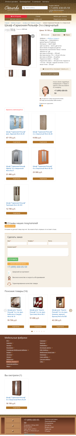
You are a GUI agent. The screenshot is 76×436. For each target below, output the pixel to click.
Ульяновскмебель (12, 364)
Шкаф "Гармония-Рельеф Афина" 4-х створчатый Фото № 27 (15, 168)
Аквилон (9, 343)
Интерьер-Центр (45, 348)
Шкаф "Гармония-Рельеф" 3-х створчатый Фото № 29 (16, 398)
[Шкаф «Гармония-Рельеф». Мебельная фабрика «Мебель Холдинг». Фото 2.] (23, 73)
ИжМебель (43, 345)
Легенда (9, 355)
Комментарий (11, 247)
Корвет (8, 352)
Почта (50, 241)
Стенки (38, 16)
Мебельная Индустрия (47, 352)
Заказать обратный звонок (18, 263)
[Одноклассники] (42, 105)
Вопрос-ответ (49, 427)
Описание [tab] (46, 35)
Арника (8, 345)
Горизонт (43, 341)
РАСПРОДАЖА (16, 16)
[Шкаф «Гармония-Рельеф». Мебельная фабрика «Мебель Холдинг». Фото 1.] (21, 50)
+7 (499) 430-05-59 (59, 8)
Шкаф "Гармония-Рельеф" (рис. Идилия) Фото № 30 (16, 133)
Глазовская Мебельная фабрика (16, 350)
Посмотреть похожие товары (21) (56, 69)
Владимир (9, 348)
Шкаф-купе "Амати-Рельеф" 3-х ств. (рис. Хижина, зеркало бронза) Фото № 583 (60, 313)
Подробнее (16, 142)
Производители (25, 2)
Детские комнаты (15, 19)
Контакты (46, 2)
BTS (7, 341)
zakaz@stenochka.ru (58, 11)
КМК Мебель (44, 350)
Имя (8, 241)
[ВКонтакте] (40, 105)
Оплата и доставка (11, 2)
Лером (8, 357)
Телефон (30, 241)
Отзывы (47, 431)
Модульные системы (60, 19)
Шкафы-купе (38, 19)
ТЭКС (41, 362)
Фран (8, 366)
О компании (36, 2)
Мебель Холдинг (53, 38)
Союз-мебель (44, 357)
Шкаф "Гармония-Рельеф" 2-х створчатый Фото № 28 (42, 133)
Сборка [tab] (67, 35)
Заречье (42, 343)
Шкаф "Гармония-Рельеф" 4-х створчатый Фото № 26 (42, 167)
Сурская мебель (45, 359)
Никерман (43, 355)
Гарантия (48, 429)
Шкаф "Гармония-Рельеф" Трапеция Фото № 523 (16, 204)
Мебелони (9, 359)
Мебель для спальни (60, 16)
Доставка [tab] (57, 35)
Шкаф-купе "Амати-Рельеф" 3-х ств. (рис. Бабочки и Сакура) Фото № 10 (15, 313)
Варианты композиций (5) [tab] (14, 110)
